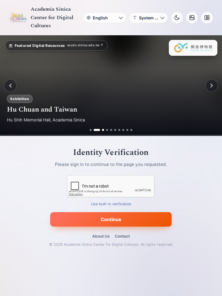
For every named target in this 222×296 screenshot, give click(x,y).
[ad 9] (127, 130)
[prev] (10, 85)
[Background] (192, 18)
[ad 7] (119, 130)
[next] (211, 85)
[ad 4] (107, 130)
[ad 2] (95, 130)
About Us (101, 236)
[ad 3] (101, 130)
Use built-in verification (111, 204)
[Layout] (207, 18)
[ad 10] (131, 130)
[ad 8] (123, 130)
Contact (122, 236)
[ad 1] (91, 130)
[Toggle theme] (177, 18)
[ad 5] (111, 130)
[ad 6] (115, 130)
